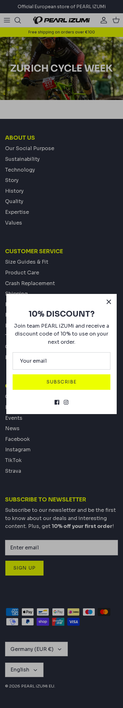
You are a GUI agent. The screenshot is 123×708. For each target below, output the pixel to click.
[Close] (109, 302)
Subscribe (61, 382)
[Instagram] (66, 402)
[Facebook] (57, 402)
